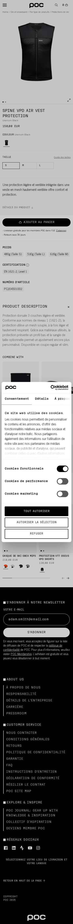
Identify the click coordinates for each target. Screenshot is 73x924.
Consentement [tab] (17, 398)
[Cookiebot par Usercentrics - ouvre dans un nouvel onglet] (51, 387)
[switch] (62, 481)
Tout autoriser (37, 511)
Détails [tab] (41, 398)
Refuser (36, 533)
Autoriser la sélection (37, 522)
